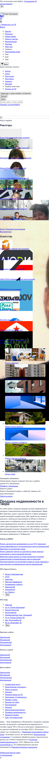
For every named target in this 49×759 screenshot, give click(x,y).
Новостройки (10, 36)
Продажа (9, 34)
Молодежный (10, 612)
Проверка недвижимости (15, 712)
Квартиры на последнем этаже (12, 549)
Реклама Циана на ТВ (13, 694)
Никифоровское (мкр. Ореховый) (18, 615)
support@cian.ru (6, 744)
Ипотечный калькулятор (15, 710)
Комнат (4, 96)
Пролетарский (6, 642)
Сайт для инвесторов (13, 717)
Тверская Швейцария (13, 582)
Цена (3, 99)
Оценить (8, 81)
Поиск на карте (11, 689)
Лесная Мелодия (12, 610)
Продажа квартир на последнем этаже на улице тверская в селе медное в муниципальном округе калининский (24, 562)
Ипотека (8, 44)
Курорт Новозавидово (14, 574)
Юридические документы (15, 687)
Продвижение (10, 704)
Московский (5, 640)
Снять (7, 73)
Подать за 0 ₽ (10, 89)
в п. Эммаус (10, 592)
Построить (9, 79)
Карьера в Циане (12, 715)
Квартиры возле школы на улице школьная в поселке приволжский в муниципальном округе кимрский (22, 557)
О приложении (6, 755)
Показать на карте (7, 104)
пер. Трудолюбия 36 (13, 620)
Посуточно (9, 76)
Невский (8, 605)
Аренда (8, 31)
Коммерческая (11, 41)
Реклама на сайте (12, 702)
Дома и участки (11, 39)
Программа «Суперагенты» (16, 697)
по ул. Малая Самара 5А (15, 617)
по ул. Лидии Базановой (15, 607)
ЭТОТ (7, 577)
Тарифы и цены (11, 699)
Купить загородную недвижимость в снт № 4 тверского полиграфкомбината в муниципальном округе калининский (24, 545)
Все (7, 594)
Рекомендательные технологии (24, 747)
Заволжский (10, 587)
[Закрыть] (2, 6)
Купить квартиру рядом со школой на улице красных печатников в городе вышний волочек (21, 552)
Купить (8, 71)
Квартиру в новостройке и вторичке (15, 93)
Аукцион (8, 692)
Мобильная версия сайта (10, 752)
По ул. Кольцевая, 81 (13, 622)
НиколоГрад (10, 589)
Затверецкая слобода (13, 584)
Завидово (9, 579)
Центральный (5, 645)
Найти (17, 104)
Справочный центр (12, 684)
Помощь (8, 707)
